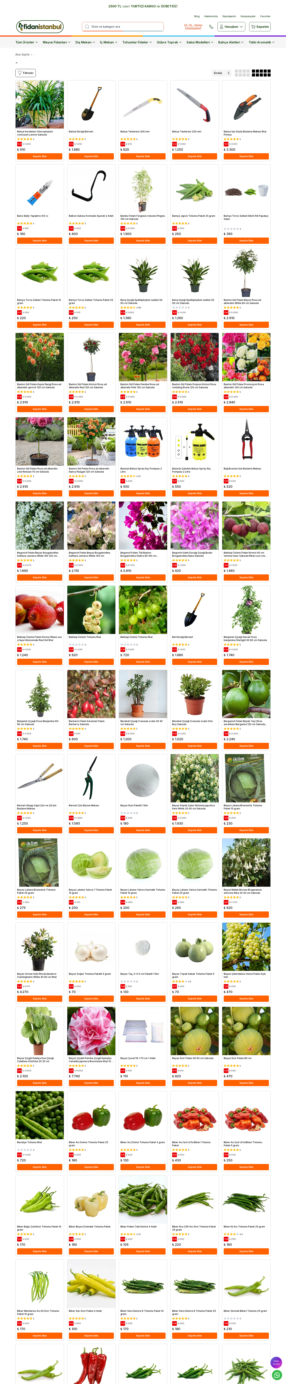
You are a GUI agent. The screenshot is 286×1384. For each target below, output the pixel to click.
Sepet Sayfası (276, 1362)
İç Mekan (107, 42)
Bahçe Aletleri (229, 42)
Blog (197, 16)
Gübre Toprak (167, 42)
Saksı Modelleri (198, 42)
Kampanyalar (248, 16)
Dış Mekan (83, 42)
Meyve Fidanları (55, 42)
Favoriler (265, 16)
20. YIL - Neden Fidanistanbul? (193, 27)
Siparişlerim (229, 16)
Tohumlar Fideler (135, 42)
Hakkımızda (211, 16)
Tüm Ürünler (24, 42)
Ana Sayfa (22, 54)
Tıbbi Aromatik (260, 42)
